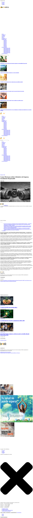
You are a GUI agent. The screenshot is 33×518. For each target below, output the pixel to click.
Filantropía (3, 145)
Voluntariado (4, 34)
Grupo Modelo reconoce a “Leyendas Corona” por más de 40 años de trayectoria (12, 91)
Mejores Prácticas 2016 (7, 155)
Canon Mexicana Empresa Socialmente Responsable (15, 280)
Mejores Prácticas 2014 (7, 49)
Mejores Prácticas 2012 (7, 51)
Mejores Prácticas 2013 (7, 50)
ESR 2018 (5, 40)
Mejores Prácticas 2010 (7, 52)
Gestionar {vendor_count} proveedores (7, 510)
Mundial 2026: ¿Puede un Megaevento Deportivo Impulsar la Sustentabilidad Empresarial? (13, 63)
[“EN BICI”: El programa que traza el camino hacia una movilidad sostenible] (3, 80)
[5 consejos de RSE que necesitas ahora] (6, 304)
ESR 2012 (5, 44)
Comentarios (4, 230)
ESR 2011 (5, 152)
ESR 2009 (5, 46)
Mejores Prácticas (4, 47)
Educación (3, 36)
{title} (3, 515)
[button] (16, 478)
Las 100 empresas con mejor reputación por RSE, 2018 (12, 320)
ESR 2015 (5, 41)
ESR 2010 (5, 45)
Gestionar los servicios (5, 509)
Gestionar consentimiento (4, 517)
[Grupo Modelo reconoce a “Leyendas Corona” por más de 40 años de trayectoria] (3, 89)
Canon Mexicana (5, 280)
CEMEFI (23, 280)
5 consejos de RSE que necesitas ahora (8, 307)
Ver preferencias (8, 512)
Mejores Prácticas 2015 (7, 48)
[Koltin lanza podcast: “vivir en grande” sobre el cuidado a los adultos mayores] (3, 98)
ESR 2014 (5, 42)
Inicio (3, 141)
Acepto (1, 512)
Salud (3, 37)
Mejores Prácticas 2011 (7, 159)
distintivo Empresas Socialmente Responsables (9, 281)
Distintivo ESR (4, 39)
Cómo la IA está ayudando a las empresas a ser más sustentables (9, 72)
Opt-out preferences (4, 53)
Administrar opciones (5, 508)
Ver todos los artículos (3, 340)
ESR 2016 (5, 148)
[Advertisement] (16, 15)
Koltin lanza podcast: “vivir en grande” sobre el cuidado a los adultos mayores (11, 100)
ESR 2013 (5, 43)
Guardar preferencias (13, 512)
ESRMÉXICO (6, 205)
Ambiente (3, 35)
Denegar (4, 512)
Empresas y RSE (4, 38)
